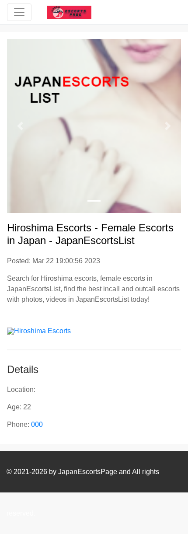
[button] (20, 126)
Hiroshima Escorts (42, 331)
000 (37, 424)
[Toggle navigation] (19, 12)
